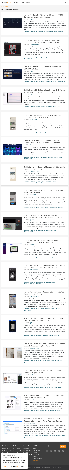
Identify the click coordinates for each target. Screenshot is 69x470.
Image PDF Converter (27, 454)
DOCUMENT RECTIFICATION (35, 435)
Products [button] (16, 2)
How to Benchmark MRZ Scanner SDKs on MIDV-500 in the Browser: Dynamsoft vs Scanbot (44, 16)
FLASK (58, 435)
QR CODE (54, 107)
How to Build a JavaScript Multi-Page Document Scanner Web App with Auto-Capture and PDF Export (44, 266)
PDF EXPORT (55, 182)
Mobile (32, 244)
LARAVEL (42, 410)
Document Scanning (34, 44)
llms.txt (59, 467)
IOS (47, 132)
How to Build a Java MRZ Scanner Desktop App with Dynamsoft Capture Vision (43, 371)
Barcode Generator (27, 448)
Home (2, 6)
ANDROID (42, 207)
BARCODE (49, 257)
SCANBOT (61, 31)
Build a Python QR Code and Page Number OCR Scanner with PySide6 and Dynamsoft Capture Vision (45, 91)
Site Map (54, 467)
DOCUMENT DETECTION (60, 132)
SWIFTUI (42, 132)
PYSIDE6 (43, 57)
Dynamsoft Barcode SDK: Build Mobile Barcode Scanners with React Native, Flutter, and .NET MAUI (42, 141)
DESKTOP (49, 57)
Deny (22, 466)
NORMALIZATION (59, 360)
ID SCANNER (61, 207)
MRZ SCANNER (52, 132)
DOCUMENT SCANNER (48, 335)
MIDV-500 (55, 31)
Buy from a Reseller (37, 454)
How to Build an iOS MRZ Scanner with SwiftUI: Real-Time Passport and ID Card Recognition (43, 116)
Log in (66, 2)
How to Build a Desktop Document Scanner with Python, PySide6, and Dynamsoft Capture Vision (42, 41)
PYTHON (38, 57)
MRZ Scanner (34, 119)
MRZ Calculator (26, 450)
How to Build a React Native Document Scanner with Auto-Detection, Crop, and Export (43, 319)
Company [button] (28, 2)
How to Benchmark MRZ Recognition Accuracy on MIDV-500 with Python (42, 68)
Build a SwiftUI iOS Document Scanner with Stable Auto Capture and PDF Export (44, 168)
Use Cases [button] (22, 2)
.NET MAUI (51, 157)
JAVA (47, 207)
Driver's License (6, 448)
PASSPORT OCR (53, 230)
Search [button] (63, 446)
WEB (44, 230)
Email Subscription (37, 458)
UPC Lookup (25, 452)
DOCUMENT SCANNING (50, 308)
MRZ (31, 19)
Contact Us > (36, 460)
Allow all (6, 466)
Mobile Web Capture (7, 450)
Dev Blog (7, 6)
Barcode (33, 145)
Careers (35, 456)
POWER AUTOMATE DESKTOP (50, 435)
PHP (38, 410)
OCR (64, 81)
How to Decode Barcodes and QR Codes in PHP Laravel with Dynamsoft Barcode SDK (44, 396)
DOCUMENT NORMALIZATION (57, 57)
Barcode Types (16, 452)
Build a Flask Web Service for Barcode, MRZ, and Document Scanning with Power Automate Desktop (43, 420)
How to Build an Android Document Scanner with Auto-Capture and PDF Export (44, 293)
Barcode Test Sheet (17, 450)
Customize (14, 466)
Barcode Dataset (16, 448)
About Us (35, 448)
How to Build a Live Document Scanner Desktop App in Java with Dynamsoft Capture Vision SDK (44, 345)
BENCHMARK (49, 31)
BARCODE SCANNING (58, 157)
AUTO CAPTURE (48, 182)
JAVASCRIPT (39, 31)
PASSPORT (60, 81)
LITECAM (26, 362)
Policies (35, 452)
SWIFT (38, 132)
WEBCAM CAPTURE (28, 58)
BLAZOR (44, 257)
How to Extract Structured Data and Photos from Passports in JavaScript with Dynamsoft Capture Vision (44, 216)
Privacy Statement (46, 467)
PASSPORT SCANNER (53, 207)
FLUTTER (38, 157)
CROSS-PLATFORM (28, 158)
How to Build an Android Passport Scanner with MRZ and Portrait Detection (43, 191)
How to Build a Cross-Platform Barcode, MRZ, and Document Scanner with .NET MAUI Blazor (42, 241)
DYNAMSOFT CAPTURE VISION (30, 31)
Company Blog (36, 450)
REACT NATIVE (44, 157)
